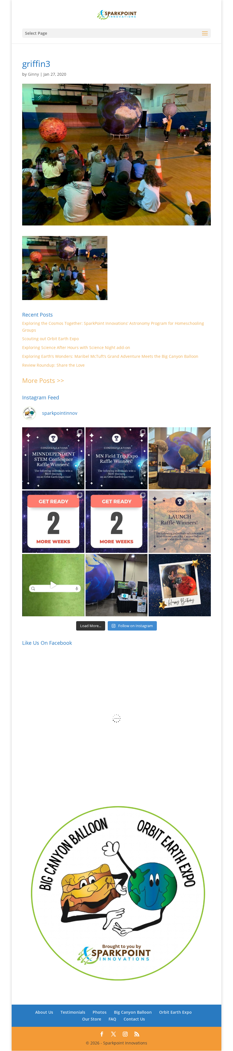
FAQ (112, 1019)
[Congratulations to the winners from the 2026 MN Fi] (117, 458)
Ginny (33, 74)
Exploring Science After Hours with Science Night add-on (76, 347)
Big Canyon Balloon (133, 1012)
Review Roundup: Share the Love (53, 365)
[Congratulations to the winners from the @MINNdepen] (53, 458)
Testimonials (73, 1012)
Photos (100, 1012)
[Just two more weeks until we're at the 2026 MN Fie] (117, 521)
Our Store (91, 1019)
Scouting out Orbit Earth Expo (50, 338)
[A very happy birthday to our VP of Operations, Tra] (180, 585)
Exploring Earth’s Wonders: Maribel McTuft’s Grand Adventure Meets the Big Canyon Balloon (110, 356)
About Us (44, 1012)
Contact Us (134, 1019)
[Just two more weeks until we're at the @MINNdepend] (53, 521)
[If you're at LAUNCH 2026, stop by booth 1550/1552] (117, 585)
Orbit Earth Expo (175, 1012)
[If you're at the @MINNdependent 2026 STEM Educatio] (180, 458)
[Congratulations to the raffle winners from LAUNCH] (180, 521)
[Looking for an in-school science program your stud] (53, 585)
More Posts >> (43, 380)
